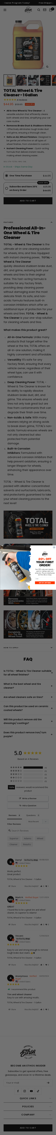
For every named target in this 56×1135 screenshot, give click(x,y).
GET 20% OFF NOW (45, 583)
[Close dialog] (54, 547)
